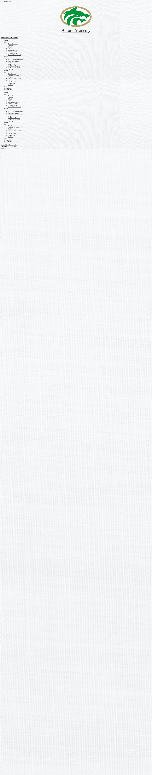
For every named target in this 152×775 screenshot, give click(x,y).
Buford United (12, 74)
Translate (13, 146)
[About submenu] (5, 42)
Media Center (11, 64)
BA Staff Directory (13, 44)
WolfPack (10, 85)
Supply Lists (11, 83)
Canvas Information (13, 61)
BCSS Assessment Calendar (15, 59)
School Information (13, 53)
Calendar (10, 45)
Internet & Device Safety (15, 75)
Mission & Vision (13, 51)
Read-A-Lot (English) (14, 66)
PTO (9, 80)
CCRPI (10, 47)
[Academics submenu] (5, 58)
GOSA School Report (14, 50)
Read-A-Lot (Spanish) (14, 67)
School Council (12, 81)
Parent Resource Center (14, 78)
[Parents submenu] (5, 72)
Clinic (9, 48)
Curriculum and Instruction (15, 63)
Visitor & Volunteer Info (14, 55)
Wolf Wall (10, 69)
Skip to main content (6, 1)
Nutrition (10, 77)
